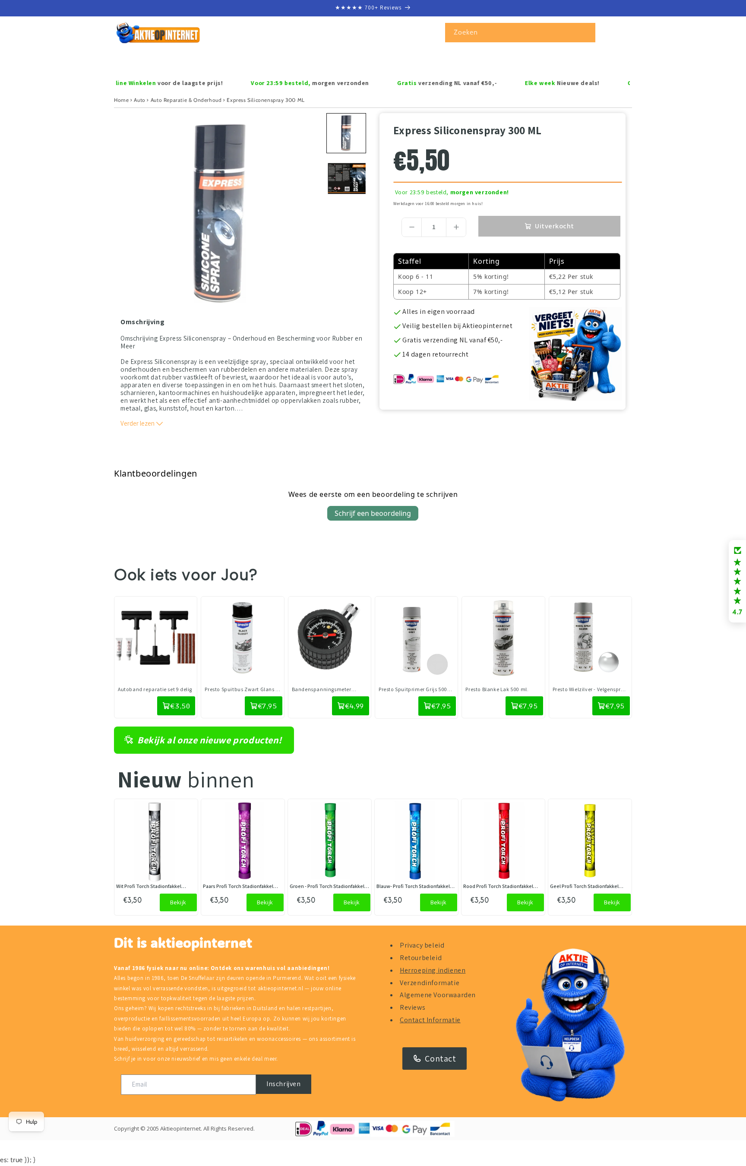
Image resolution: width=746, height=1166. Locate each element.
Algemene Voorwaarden (438, 994)
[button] (151, 60)
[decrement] (411, 227)
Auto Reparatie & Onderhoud (186, 100)
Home (121, 100)
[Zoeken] (585, 32)
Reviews (412, 1007)
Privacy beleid (422, 945)
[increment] (456, 227)
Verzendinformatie (429, 982)
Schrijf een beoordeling (373, 513)
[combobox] (520, 32)
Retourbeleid (421, 957)
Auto (139, 100)
